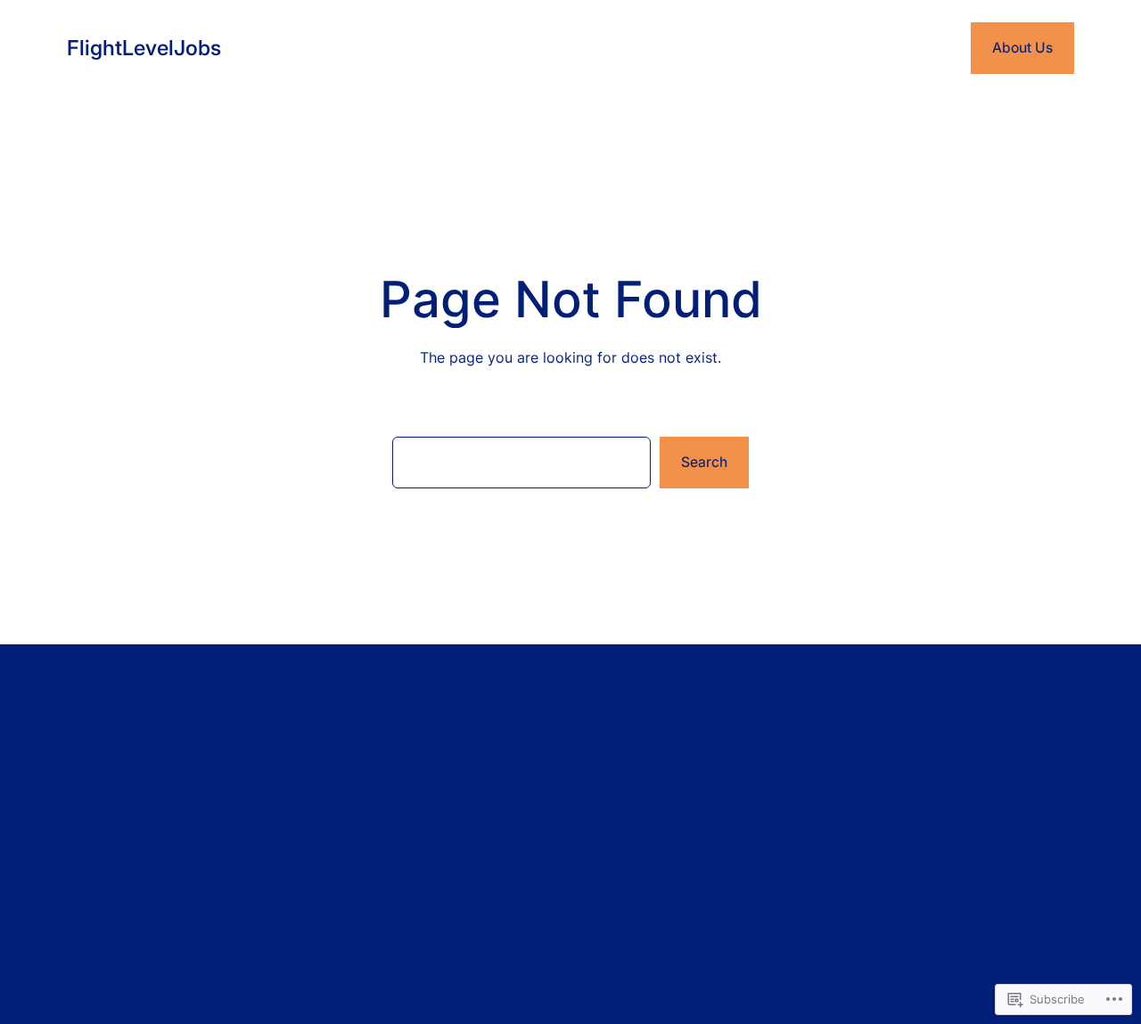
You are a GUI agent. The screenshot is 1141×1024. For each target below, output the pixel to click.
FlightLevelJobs (144, 48)
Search (704, 462)
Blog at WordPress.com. (571, 878)
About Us (1022, 47)
